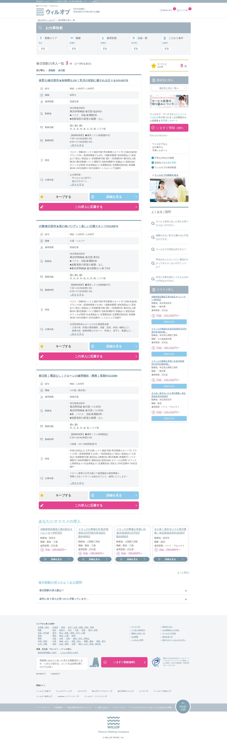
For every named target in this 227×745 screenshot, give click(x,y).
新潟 (54, 633)
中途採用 (54, 674)
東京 (54, 630)
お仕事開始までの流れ (170, 630)
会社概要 (134, 637)
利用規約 (59, 707)
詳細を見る (114, 196)
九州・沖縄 (42, 644)
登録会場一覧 (167, 637)
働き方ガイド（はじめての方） (174, 640)
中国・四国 (42, 641)
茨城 (83, 630)
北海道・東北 (43, 627)
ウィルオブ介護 (42, 691)
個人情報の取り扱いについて (80, 707)
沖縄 (73, 644)
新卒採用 (39, 674)
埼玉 (70, 630)
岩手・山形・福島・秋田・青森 (81, 627)
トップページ (44, 707)
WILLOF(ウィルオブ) (46, 20)
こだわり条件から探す (69, 653)
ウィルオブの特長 (169, 633)
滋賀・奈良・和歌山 (81, 638)
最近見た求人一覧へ (169, 88)
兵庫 (68, 638)
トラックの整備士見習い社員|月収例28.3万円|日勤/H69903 (131, 533)
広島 (54, 641)
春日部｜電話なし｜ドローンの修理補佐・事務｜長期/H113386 (78, 375)
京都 (61, 638)
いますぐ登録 (170, 127)
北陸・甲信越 (43, 633)
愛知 (54, 636)
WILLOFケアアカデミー (101, 691)
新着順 (52, 70)
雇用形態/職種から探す (47, 653)
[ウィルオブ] (53, 12)
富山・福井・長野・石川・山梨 (72, 633)
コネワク (80, 691)
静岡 (73, 636)
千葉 (76, 630)
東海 (40, 636)
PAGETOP (183, 708)
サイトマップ (119, 707)
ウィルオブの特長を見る (166, 175)
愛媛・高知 (88, 641)
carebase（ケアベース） (67, 696)
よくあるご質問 (137, 640)
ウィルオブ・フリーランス (94, 696)
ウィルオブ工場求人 (161, 691)
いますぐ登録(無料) (124, 662)
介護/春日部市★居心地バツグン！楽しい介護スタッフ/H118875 (78, 226)
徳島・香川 (101, 641)
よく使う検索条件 (138, 630)
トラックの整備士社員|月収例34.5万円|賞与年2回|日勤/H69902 (93, 533)
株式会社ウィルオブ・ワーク (46, 1)
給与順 (61, 70)
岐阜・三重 (64, 636)
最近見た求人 (167, 627)
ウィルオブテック (62, 691)
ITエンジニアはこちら (158, 135)
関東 (40, 630)
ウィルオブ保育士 (43, 696)
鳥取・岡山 (76, 641)
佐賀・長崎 (64, 644)
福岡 (54, 644)
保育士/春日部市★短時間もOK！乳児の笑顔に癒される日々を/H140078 (83, 80)
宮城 (63, 627)
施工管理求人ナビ (124, 691)
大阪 (54, 638)
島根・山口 (64, 641)
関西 (40, 638)
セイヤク (142, 691)
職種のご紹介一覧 (138, 633)
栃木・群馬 (93, 630)
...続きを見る (77, 145)
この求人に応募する (89, 206)
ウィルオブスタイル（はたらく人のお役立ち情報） (151, 707)
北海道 (55, 627)
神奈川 (62, 630)
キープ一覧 (135, 627)
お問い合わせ (103, 707)
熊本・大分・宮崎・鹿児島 (89, 644)
